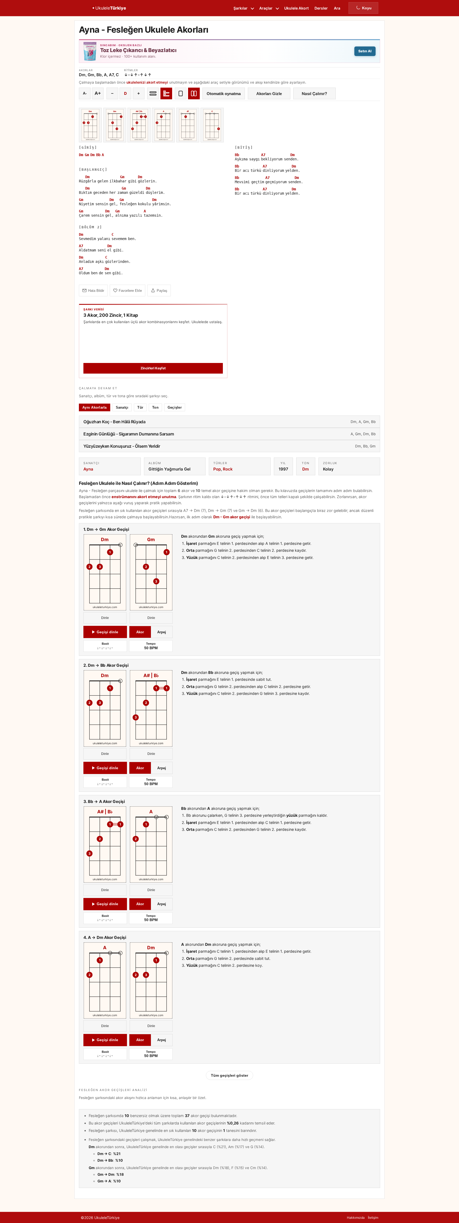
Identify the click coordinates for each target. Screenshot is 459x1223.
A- (85, 93)
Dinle (105, 618)
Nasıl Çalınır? (314, 93)
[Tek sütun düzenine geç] (180, 93)
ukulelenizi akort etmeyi (147, 82)
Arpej (161, 632)
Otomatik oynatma (224, 93)
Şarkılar (240, 8)
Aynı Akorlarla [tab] (94, 407)
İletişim (373, 1218)
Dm (305, 469)
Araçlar (266, 8)
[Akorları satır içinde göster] (153, 93)
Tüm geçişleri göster (229, 1075)
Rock (228, 469)
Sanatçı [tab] (122, 407)
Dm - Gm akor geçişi (231, 517)
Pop (217, 469)
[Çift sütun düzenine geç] (194, 93)
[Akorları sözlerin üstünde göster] (166, 93)
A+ (98, 93)
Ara (337, 8)
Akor (140, 632)
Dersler (321, 8)
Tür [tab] (140, 407)
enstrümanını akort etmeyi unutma (144, 496)
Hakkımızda (356, 1218)
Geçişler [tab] (175, 407)
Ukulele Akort (296, 8)
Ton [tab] (155, 407)
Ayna (88, 469)
